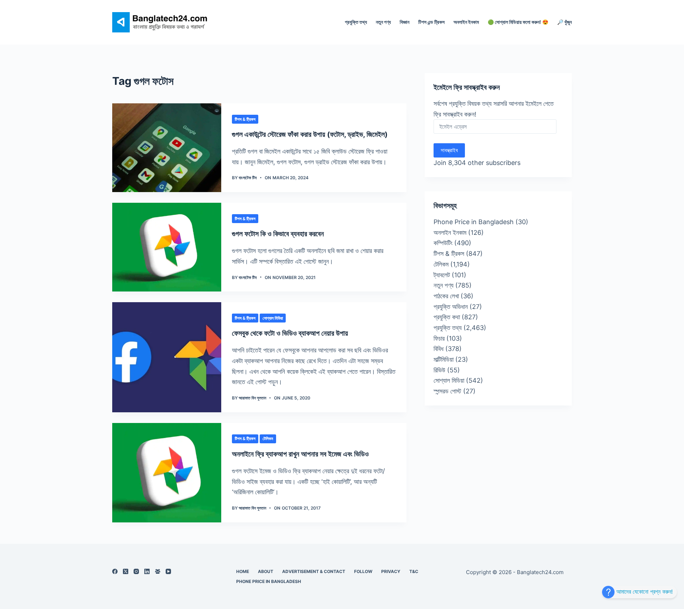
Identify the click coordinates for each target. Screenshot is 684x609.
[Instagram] (136, 571)
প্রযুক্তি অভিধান (451, 306)
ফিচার (439, 338)
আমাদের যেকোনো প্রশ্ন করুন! (644, 591)
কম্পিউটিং (443, 243)
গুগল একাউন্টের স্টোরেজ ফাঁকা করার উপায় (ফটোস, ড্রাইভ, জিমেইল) (310, 134)
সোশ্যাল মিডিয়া (273, 318)
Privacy (390, 571)
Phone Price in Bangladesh (474, 222)
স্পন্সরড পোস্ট (447, 391)
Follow (363, 571)
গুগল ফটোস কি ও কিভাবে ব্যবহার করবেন (278, 233)
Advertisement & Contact (313, 571)
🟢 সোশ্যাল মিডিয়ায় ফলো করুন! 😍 (518, 22)
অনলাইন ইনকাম (466, 22)
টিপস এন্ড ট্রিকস (431, 22)
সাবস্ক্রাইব (449, 150)
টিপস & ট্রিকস (245, 119)
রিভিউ (439, 370)
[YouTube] (168, 571)
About (265, 571)
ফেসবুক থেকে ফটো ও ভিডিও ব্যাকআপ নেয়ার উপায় (290, 333)
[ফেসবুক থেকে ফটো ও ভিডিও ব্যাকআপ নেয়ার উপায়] (166, 357)
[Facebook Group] (157, 571)
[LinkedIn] (147, 571)
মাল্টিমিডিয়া (444, 359)
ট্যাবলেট (442, 275)
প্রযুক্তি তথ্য (356, 22)
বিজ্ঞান (404, 22)
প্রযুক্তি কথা (447, 317)
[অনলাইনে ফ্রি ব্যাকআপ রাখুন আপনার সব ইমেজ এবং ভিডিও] (166, 472)
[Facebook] (115, 571)
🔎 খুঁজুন (564, 22)
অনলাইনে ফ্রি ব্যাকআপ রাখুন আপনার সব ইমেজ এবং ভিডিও (300, 454)
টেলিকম (268, 438)
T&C (413, 571)
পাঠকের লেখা (446, 296)
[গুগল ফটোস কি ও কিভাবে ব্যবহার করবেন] (166, 247)
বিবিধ (439, 348)
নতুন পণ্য (383, 22)
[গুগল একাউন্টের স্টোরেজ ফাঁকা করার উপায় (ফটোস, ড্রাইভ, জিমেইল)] (166, 147)
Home (242, 571)
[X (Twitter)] (125, 571)
